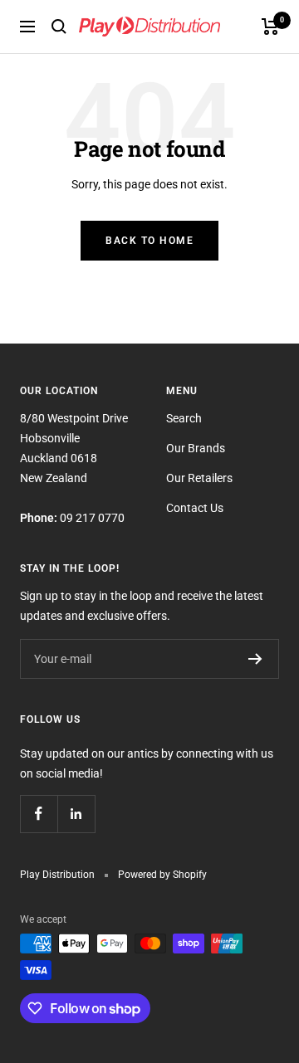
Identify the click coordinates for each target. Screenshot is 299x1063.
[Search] (58, 26)
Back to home (149, 240)
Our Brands (195, 448)
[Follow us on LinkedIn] (76, 813)
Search (184, 418)
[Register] (255, 659)
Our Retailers (199, 478)
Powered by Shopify (162, 874)
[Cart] (270, 26)
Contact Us (194, 507)
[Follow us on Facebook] (38, 813)
